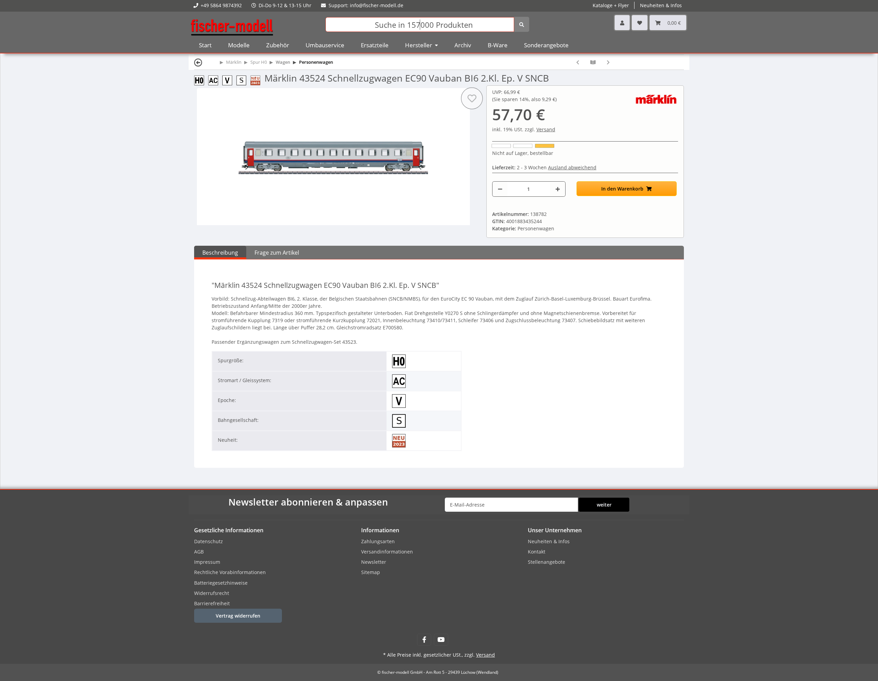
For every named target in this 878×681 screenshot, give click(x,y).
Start (205, 45)
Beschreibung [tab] (220, 252)
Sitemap (370, 572)
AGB (199, 551)
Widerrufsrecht (211, 593)
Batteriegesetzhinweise (221, 583)
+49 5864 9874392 (221, 5)
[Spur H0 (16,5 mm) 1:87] (201, 79)
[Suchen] (521, 24)
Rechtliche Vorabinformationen (230, 572)
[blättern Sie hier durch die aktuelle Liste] (593, 62)
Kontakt (536, 551)
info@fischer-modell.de (376, 5)
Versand (545, 129)
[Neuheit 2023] (257, 79)
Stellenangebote (546, 562)
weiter (604, 504)
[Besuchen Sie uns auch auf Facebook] (424, 640)
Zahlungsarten (378, 541)
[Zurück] (198, 62)
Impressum (207, 562)
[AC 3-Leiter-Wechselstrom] (215, 79)
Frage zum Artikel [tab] (276, 252)
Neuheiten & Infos (549, 541)
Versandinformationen (387, 551)
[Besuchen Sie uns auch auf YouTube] (441, 640)
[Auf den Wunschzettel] (472, 98)
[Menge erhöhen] (557, 189)
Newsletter (373, 562)
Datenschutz (208, 541)
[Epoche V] (229, 79)
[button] (622, 22)
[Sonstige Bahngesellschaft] (243, 79)
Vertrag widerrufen (238, 615)
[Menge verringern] (500, 189)
